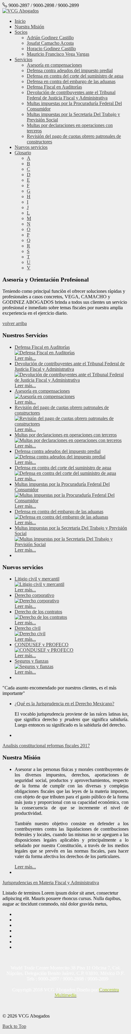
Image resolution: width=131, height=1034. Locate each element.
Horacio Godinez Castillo (51, 48)
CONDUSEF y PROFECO (42, 644)
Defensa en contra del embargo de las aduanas (71, 81)
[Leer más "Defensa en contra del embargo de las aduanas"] (61, 517)
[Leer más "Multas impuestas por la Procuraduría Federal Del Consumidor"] (72, 500)
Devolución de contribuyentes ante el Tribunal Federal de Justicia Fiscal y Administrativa (71, 95)
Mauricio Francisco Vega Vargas (58, 54)
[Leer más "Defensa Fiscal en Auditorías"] (45, 352)
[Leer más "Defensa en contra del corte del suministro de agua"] (65, 473)
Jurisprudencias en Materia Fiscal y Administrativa (50, 882)
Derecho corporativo (34, 595)
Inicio (20, 21)
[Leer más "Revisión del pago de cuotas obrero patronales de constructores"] (72, 423)
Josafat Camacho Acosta (50, 43)
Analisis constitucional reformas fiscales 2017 (46, 745)
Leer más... (25, 358)
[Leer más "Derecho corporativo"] (37, 600)
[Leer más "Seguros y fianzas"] (34, 666)
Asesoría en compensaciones (54, 65)
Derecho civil (28, 628)
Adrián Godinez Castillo (50, 37)
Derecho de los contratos (38, 611)
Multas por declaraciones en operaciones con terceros (66, 434)
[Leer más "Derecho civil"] (30, 633)
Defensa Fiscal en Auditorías (54, 86)
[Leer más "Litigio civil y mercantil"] (39, 584)
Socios (21, 32)
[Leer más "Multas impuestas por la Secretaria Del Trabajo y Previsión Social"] (72, 544)
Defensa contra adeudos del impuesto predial (70, 70)
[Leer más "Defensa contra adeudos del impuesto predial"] (60, 456)
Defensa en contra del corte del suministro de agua (75, 76)
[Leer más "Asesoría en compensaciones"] (45, 396)
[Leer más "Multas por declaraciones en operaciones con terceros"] (68, 440)
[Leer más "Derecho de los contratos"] (41, 617)
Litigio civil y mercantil (37, 578)
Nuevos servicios (31, 147)
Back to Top (14, 1026)
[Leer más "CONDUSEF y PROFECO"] (44, 650)
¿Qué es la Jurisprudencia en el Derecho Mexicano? (64, 703)
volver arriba (14, 323)
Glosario (23, 152)
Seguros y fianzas (31, 661)
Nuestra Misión (29, 26)
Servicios (23, 59)
